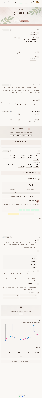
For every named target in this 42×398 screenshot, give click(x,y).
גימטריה (13, 2)
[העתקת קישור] (25, 396)
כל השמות (36, 5)
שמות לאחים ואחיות (30, 393)
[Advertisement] (21, 74)
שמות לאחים (7, 2)
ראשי (40, 5)
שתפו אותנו (21, 313)
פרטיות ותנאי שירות (16, 393)
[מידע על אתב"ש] (9, 196)
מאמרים (20, 2)
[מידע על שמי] (16, 196)
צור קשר (21, 393)
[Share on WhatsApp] (20, 396)
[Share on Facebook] (22, 396)
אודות (25, 393)
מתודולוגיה (10, 393)
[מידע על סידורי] (22, 196)
